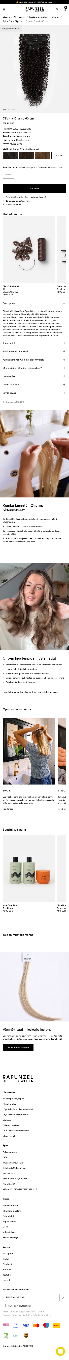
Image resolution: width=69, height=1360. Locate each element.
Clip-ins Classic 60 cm (37, 21)
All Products (19, 16)
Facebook (7, 1264)
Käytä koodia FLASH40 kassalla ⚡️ (34, 2)
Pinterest (7, 1269)
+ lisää (59, 155)
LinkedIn (7, 1280)
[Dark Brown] (42, 155)
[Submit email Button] (63, 1297)
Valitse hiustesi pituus (26, 167)
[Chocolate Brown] (26, 155)
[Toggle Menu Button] (4, 9)
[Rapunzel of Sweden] (34, 9)
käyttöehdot (24, 1305)
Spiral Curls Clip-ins (12, 21)
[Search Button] (57, 9)
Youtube (7, 1274)
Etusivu (6, 16)
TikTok (6, 1258)
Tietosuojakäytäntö (20, 1315)
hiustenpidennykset (38, 16)
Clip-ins (55, 16)
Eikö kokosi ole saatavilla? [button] (51, 167)
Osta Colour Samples (18, 1047)
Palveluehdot (39, 1315)
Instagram (8, 1253)
